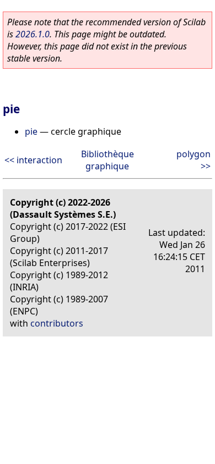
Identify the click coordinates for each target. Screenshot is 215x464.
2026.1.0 (32, 34)
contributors (56, 323)
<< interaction (33, 160)
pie (31, 131)
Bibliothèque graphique (107, 160)
